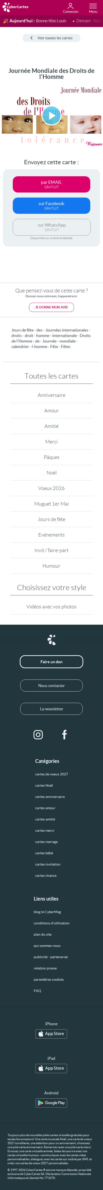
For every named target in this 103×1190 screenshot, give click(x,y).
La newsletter (51, 709)
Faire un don (51, 661)
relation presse (45, 968)
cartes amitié (45, 819)
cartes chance (45, 876)
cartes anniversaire (50, 797)
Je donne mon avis (51, 307)
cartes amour (45, 808)
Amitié (51, 426)
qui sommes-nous (47, 946)
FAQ (37, 991)
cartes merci (44, 830)
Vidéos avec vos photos (51, 606)
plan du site (43, 934)
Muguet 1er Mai (51, 503)
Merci (51, 441)
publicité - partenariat (51, 957)
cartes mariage (46, 842)
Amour (51, 410)
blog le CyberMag (47, 912)
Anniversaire (51, 395)
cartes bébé (44, 853)
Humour (51, 566)
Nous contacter (51, 685)
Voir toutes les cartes (55, 38)
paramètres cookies (49, 979)
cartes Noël (44, 785)
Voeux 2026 (51, 488)
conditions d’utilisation (52, 923)
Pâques (52, 457)
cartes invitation (47, 864)
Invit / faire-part (51, 550)
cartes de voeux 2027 (51, 774)
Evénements (51, 535)
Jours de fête (51, 519)
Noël (51, 472)
